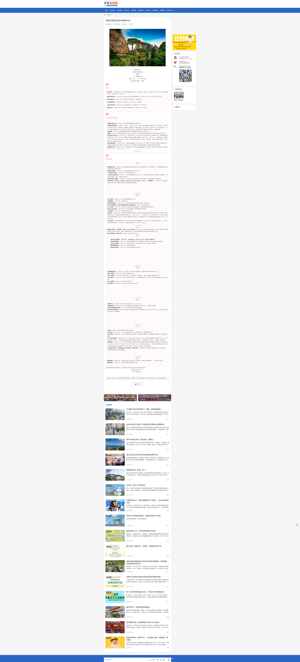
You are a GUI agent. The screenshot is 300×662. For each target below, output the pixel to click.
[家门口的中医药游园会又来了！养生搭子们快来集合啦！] (115, 597)
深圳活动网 (108, 24)
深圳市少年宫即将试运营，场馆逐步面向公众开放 (143, 516)
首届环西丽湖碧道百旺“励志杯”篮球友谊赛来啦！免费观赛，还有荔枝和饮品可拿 (147, 562)
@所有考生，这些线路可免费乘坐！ (138, 607)
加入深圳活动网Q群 (184, 57)
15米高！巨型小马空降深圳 (135, 485)
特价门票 (169, 10)
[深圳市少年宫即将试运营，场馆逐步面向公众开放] (115, 521)
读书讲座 (133, 10)
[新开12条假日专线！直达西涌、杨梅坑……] (115, 444)
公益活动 (112, 10)
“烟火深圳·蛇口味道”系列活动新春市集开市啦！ (142, 455)
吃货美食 (155, 10)
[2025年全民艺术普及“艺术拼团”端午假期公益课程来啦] (115, 429)
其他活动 (176, 10)
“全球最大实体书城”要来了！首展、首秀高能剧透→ (144, 409)
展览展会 (140, 10)
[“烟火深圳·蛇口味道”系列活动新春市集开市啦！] (115, 460)
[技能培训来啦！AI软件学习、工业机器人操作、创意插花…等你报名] (115, 642)
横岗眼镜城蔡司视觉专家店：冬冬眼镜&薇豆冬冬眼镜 (179, 99)
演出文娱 (119, 10)
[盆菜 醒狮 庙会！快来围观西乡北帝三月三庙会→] (115, 627)
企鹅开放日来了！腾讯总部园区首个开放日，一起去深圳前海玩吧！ (147, 501)
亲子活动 (126, 10)
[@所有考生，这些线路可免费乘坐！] (115, 612)
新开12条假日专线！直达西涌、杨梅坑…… (140, 440)
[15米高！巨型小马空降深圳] (115, 490)
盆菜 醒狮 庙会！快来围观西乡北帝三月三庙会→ (143, 622)
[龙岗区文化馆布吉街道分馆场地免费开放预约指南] (115, 582)
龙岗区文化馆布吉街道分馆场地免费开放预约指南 (143, 577)
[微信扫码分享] (157, 659)
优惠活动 (162, 10)
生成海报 (152, 659)
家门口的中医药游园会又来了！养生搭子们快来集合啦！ (145, 592)
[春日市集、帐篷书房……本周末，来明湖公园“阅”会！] (115, 551)
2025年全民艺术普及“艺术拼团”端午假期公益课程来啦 (145, 424)
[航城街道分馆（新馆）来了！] (115, 475)
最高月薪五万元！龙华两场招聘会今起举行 (141, 531)
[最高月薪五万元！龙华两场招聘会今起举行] (115, 536)
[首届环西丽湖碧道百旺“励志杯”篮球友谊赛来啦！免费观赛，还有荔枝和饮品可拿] (115, 566)
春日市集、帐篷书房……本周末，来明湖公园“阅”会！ (144, 546)
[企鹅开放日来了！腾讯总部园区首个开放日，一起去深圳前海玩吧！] (115, 505)
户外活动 (148, 10)
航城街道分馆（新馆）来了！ (136, 470)
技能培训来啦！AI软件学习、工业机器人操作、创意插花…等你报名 (147, 639)
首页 (106, 10)
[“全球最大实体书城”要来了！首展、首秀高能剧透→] (115, 414)
